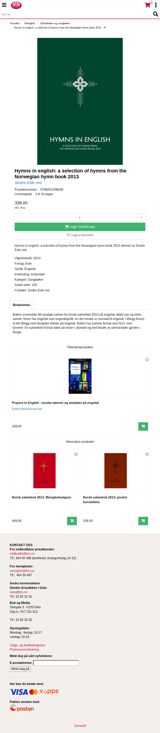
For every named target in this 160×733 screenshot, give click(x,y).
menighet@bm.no (22, 570)
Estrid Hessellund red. (27, 409)
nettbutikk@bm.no (22, 553)
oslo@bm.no (18, 592)
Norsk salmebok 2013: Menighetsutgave (41, 497)
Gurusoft (80, 725)
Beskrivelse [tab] (21, 305)
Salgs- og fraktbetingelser (27, 645)
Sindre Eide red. (29, 182)
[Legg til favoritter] (147, 360)
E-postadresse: (21, 662)
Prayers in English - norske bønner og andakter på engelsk (55, 402)
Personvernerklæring (24, 649)
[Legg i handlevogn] (143, 426)
